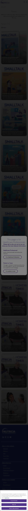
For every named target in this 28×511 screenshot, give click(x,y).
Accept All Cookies (14, 500)
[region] (14, 500)
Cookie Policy (7, 498)
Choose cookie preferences (14, 508)
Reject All (14, 504)
